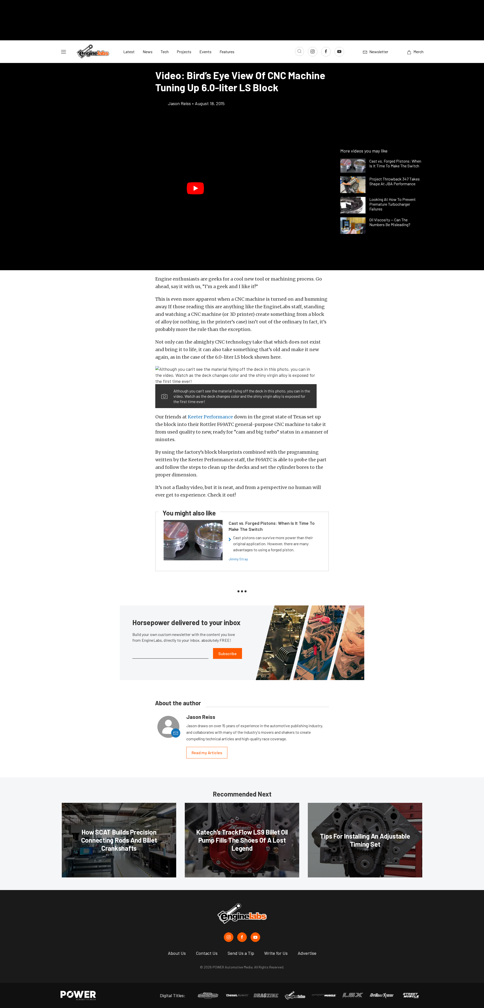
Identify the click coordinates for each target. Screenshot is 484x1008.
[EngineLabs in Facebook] (242, 937)
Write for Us (276, 953)
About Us (177, 953)
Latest (129, 51)
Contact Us (207, 953)
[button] (195, 188)
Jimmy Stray (238, 559)
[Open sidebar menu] (63, 51)
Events (205, 51)
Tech (165, 51)
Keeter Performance (210, 417)
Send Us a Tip (241, 953)
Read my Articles (207, 752)
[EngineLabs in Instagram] (228, 937)
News (148, 51)
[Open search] (299, 51)
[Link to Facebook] (326, 51)
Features (227, 51)
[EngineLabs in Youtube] (255, 937)
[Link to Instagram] (312, 51)
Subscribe (227, 653)
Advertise (307, 953)
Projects (184, 51)
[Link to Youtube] (339, 51)
